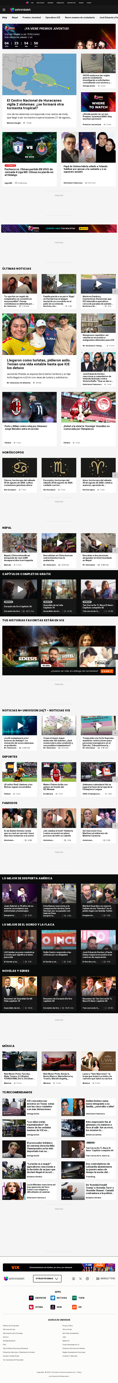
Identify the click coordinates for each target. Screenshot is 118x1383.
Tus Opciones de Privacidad (13, 1360)
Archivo (5, 1337)
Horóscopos (10, 490)
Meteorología (14, 123)
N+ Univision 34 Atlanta (18, 383)
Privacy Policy (67, 1326)
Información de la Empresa (13, 1333)
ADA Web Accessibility (70, 1333)
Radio (81, 3)
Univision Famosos (73, 183)
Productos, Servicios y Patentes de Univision (19, 1352)
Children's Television (69, 1356)
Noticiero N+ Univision (49, 306)
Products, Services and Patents (73, 1349)
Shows (50, 3)
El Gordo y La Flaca (10, 962)
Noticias (40, 3)
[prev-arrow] (0, 657)
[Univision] (20, 10)
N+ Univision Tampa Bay (93, 346)
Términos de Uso (9, 1330)
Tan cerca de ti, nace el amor (90, 611)
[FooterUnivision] (14, 1278)
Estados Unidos (34, 1177)
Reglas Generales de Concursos (73, 1352)
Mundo (7, 565)
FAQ (4, 1345)
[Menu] (4, 10)
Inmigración (89, 86)
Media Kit (65, 1341)
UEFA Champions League (91, 794)
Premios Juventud (92, 124)
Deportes (71, 3)
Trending (90, 1177)
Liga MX (8, 183)
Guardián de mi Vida (51, 611)
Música (7, 1083)
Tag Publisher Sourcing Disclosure (15, 1349)
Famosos (60, 3)
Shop (89, 3)
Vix (32, 3)
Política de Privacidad (11, 1326)
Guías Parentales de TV (70, 1345)
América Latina (93, 1135)
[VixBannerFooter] (59, 1267)
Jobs (64, 1337)
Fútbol (8, 443)
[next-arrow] (115, 291)
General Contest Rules (11, 1356)
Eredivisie (48, 794)
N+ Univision (10, 306)
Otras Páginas (44, 1278)
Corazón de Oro (12, 611)
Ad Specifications (9, 1341)
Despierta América (9, 915)
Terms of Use (67, 1330)
